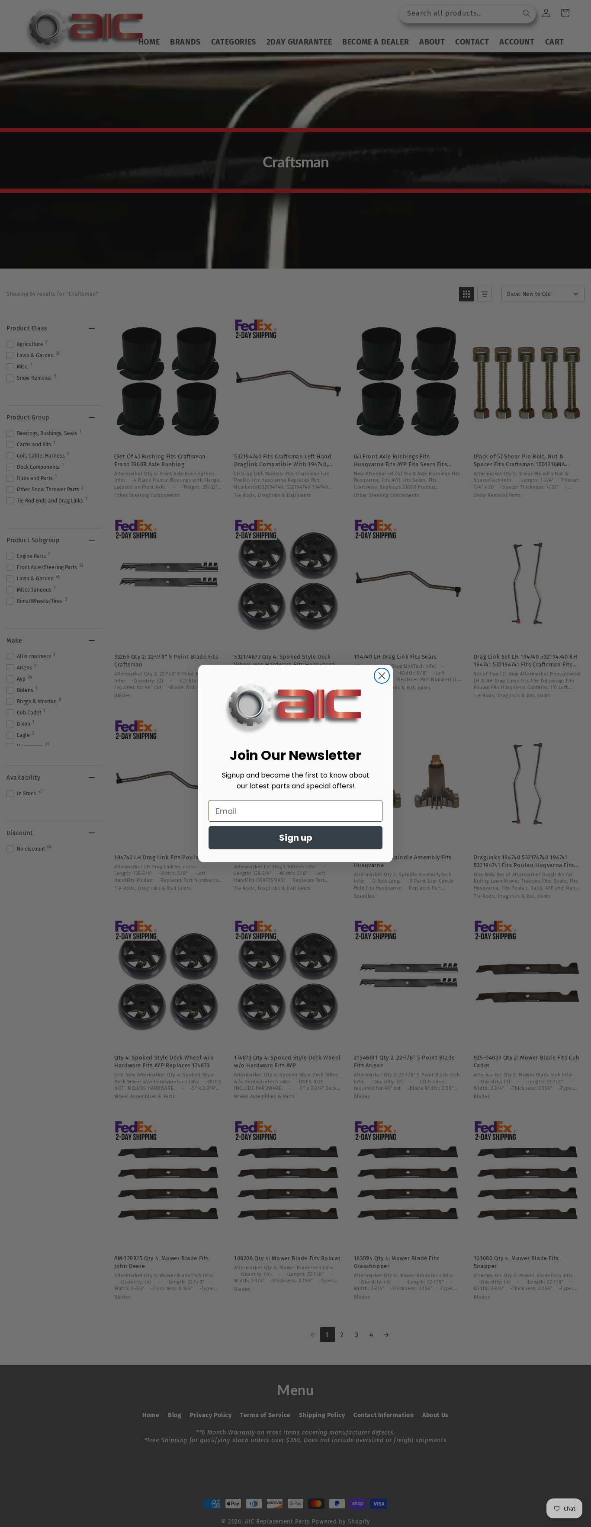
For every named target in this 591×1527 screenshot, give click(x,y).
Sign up (295, 838)
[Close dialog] (381, 675)
